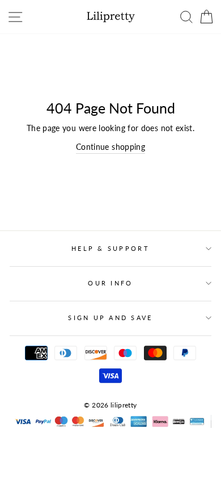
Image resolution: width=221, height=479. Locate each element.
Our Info (110, 283)
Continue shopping (110, 147)
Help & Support (110, 248)
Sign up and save (110, 317)
